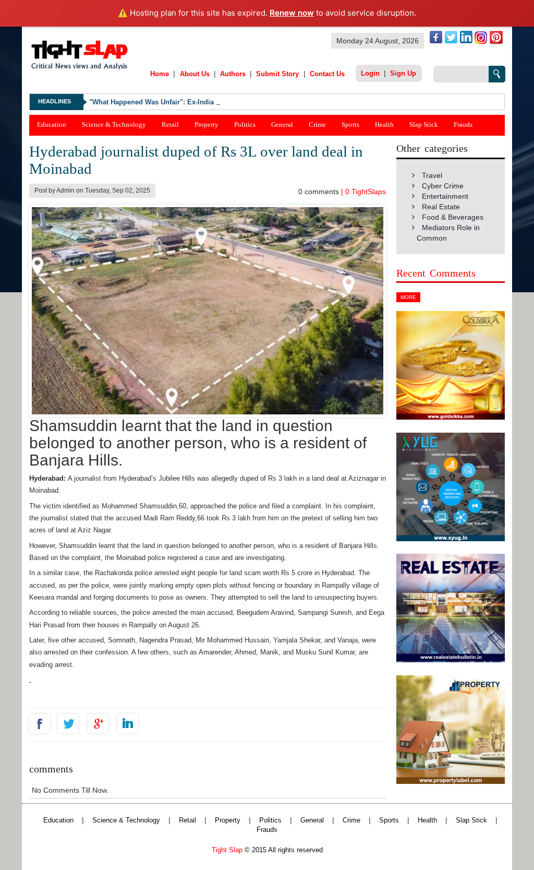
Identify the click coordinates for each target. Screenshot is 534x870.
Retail (170, 124)
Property (207, 124)
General (282, 124)
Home (159, 74)
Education (51, 124)
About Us (195, 74)
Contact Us (327, 74)
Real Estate (441, 206)
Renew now (292, 13)
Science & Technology (114, 124)
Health (384, 124)
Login (370, 73)
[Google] (100, 723)
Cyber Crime (443, 186)
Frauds (463, 124)
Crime (317, 124)
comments (319, 191)
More (408, 297)
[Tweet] (70, 723)
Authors (233, 74)
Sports (350, 124)
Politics (245, 124)
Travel (432, 175)
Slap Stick (423, 124)
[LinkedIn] (130, 723)
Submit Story (277, 74)
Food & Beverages (452, 217)
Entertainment (445, 196)
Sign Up (403, 73)
